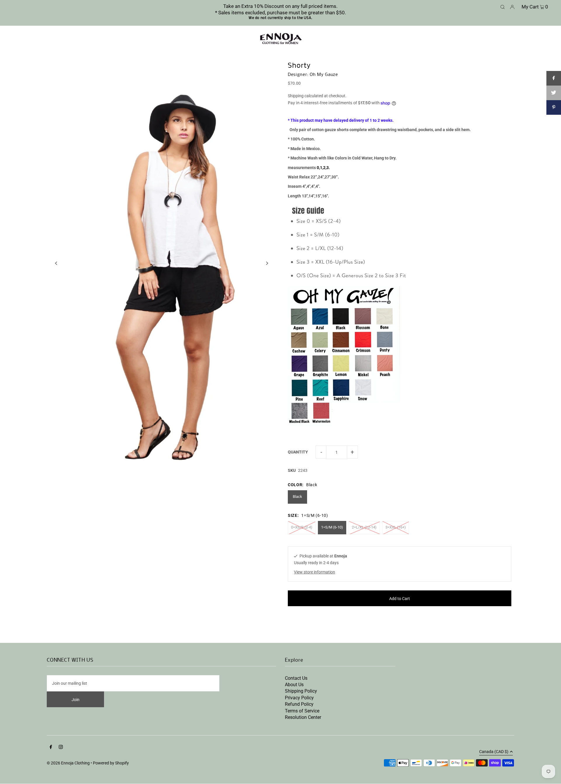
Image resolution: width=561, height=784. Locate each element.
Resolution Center (303, 717)
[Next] (266, 263)
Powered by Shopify (111, 763)
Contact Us (296, 678)
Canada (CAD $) (493, 752)
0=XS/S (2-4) (301, 527)
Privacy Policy (299, 697)
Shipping (296, 95)
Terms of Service (302, 711)
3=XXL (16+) (395, 527)
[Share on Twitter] (553, 93)
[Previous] (56, 263)
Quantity (298, 452)
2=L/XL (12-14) (364, 527)
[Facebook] (51, 747)
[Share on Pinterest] (553, 107)
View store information (314, 572)
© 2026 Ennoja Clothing (68, 763)
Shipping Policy (301, 691)
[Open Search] (503, 6)
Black (297, 496)
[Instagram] (61, 747)
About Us (294, 684)
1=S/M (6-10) (332, 527)
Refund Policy (299, 704)
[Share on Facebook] (553, 78)
